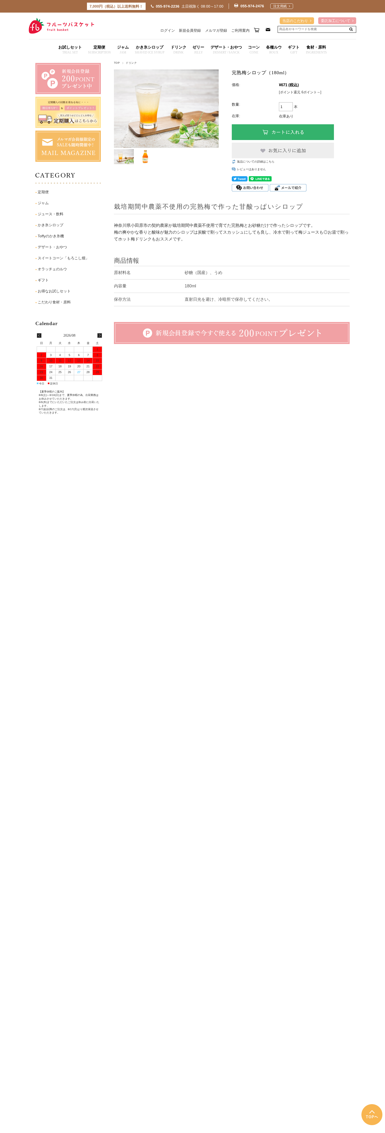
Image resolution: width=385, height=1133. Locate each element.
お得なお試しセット (54, 291)
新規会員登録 (190, 30)
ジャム (43, 203)
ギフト (43, 280)
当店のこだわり (295, 21)
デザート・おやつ (52, 247)
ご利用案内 (240, 30)
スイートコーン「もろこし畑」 (63, 258)
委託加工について (335, 21)
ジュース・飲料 (50, 214)
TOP (117, 62)
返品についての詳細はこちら (255, 161)
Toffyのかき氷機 (51, 236)
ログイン (167, 30)
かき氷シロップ (50, 225)
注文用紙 (280, 6)
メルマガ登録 (216, 30)
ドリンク (131, 62)
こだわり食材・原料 (54, 302)
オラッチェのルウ (52, 269)
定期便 (43, 192)
